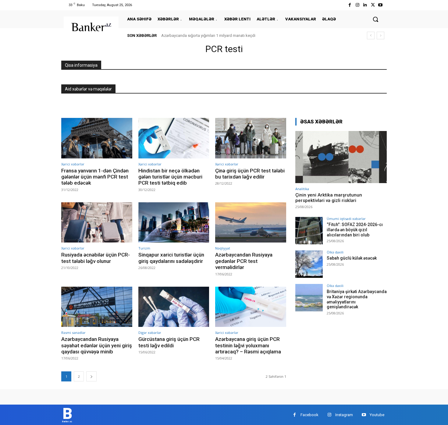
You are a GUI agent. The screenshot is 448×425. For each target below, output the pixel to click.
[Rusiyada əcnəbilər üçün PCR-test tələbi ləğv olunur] (96, 222)
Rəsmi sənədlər (73, 332)
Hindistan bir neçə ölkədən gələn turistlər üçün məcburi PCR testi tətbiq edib (170, 177)
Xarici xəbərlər (72, 164)
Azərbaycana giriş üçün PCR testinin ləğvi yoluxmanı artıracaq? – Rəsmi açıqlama (248, 345)
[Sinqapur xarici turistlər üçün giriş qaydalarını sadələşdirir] (173, 222)
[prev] (371, 35)
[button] (375, 19)
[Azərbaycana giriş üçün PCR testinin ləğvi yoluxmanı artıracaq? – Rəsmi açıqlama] (250, 307)
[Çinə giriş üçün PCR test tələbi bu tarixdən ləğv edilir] (250, 138)
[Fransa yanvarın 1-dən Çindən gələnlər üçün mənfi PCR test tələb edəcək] (96, 138)
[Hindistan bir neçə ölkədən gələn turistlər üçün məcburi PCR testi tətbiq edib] (173, 138)
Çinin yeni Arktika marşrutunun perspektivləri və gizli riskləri (328, 197)
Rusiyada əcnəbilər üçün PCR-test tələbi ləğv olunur (95, 258)
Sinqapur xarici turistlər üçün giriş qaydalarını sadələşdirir (171, 258)
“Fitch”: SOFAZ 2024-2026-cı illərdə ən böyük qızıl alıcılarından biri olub (355, 229)
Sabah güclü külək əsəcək (352, 258)
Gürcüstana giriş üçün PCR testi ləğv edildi (169, 342)
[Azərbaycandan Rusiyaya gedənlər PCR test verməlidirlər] (250, 222)
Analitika (302, 188)
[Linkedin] (365, 5)
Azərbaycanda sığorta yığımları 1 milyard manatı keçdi (208, 35)
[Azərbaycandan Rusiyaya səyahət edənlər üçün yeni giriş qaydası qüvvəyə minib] (96, 307)
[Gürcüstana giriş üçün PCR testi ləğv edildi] (173, 307)
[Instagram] (357, 5)
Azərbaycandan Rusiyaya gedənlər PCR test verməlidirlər (243, 261)
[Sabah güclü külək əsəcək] (309, 264)
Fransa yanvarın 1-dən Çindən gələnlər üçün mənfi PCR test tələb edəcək (95, 177)
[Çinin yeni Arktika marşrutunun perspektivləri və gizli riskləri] (341, 157)
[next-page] (91, 376)
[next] (380, 35)
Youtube (377, 415)
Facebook (309, 415)
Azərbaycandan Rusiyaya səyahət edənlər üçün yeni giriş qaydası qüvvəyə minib (96, 345)
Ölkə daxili (335, 252)
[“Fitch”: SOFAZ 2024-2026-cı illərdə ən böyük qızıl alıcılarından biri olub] (309, 230)
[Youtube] (380, 5)
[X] (373, 5)
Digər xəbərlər (149, 332)
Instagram (344, 415)
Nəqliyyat (222, 248)
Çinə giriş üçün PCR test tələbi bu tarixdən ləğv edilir (250, 174)
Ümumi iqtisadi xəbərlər (346, 218)
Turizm (144, 248)
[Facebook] (350, 5)
